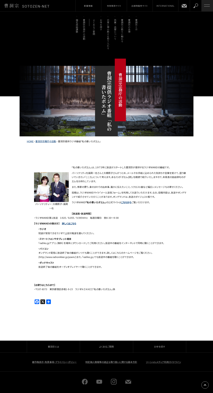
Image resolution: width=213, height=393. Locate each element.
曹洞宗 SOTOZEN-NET (26, 6)
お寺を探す (101, 25)
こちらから (126, 202)
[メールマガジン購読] (128, 383)
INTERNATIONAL (165, 5)
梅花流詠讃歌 (77, 26)
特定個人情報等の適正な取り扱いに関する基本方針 (111, 362)
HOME (30, 141)
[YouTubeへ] (99, 383)
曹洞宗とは (136, 25)
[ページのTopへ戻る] (205, 385)
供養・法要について (115, 29)
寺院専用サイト (114, 5)
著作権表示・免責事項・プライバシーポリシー (54, 362)
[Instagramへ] (114, 383)
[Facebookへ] (85, 383)
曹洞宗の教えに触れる (122, 30)
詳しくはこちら (69, 223)
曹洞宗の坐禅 (129, 26)
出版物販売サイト (139, 5)
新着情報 (88, 5)
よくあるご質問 (94, 27)
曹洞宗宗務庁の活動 (84, 29)
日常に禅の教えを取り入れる (108, 34)
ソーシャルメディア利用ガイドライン (163, 362)
